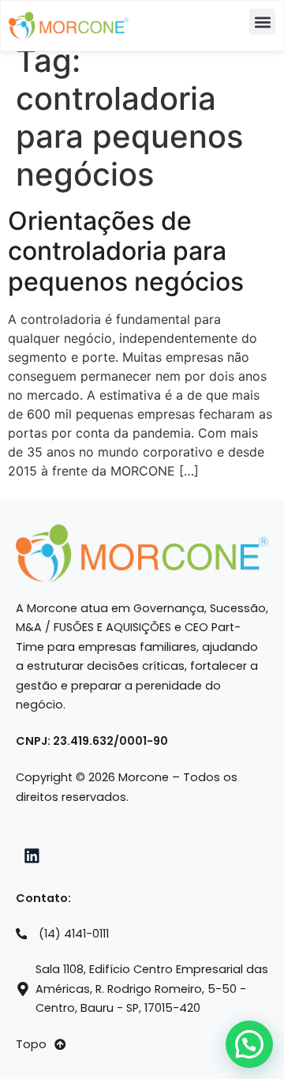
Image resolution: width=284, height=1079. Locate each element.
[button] (262, 22)
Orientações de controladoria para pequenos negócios (126, 251)
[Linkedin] (32, 856)
